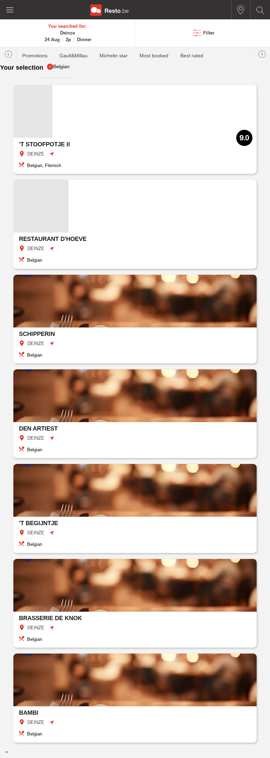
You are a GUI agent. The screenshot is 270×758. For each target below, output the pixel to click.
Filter (208, 33)
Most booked (154, 55)
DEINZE (35, 154)
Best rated (191, 55)
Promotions (34, 55)
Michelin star (113, 55)
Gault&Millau (73, 55)
